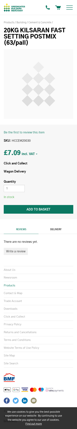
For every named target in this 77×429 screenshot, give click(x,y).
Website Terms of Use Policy (21, 348)
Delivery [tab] (55, 229)
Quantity (10, 181)
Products (9, 285)
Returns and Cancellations (20, 332)
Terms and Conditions (17, 340)
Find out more (33, 424)
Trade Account (13, 301)
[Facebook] (6, 401)
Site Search (11, 363)
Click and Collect (14, 316)
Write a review (15, 251)
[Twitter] (15, 401)
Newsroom (10, 277)
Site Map (9, 355)
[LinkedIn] (24, 401)
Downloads (10, 308)
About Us (9, 270)
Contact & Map (13, 293)
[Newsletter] (33, 401)
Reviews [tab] (21, 229)
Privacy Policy (12, 324)
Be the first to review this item (24, 132)
